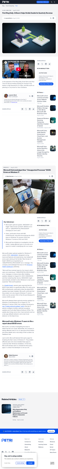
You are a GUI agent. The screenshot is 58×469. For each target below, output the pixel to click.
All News (40, 92)
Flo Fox (14, 419)
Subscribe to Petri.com (42, 2)
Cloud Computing (10, 5)
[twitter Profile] (50, 18)
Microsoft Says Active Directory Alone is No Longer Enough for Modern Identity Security (43, 151)
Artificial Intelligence (18, 404)
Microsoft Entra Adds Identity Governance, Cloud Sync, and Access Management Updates (42, 136)
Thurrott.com (14, 102)
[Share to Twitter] (26, 109)
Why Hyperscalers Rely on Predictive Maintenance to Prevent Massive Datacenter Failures (20, 413)
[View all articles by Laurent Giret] (6, 96)
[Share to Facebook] (22, 109)
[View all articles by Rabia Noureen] (6, 356)
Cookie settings (52, 463)
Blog (3, 5)
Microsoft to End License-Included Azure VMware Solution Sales (42, 98)
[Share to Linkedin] (29, 109)
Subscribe (51, 431)
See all (20, 399)
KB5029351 (14, 255)
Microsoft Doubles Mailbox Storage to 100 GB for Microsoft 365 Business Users (43, 109)
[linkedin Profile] (53, 18)
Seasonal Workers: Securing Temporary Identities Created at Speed (43, 122)
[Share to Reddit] (33, 109)
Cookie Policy (7, 463)
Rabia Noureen (13, 176)
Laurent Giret (12, 18)
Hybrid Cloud (16, 407)
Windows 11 (6, 167)
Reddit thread (9, 285)
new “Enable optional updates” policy (13, 306)
